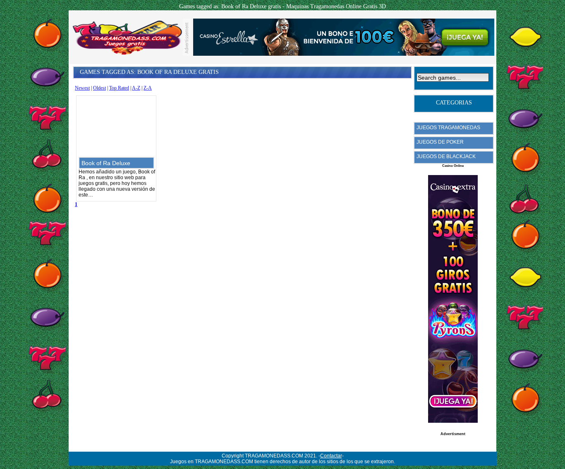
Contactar (331, 456)
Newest (82, 88)
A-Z (136, 88)
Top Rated (119, 88)
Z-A (148, 88)
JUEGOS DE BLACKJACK (446, 156)
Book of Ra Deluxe (105, 163)
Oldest (99, 88)
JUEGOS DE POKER (440, 142)
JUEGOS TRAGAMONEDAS (448, 127)
